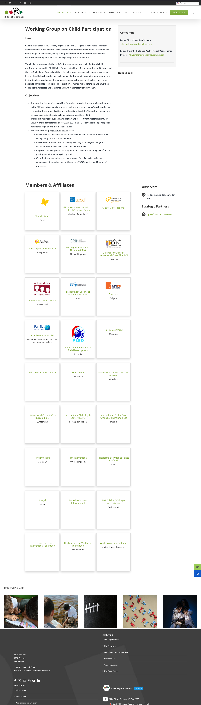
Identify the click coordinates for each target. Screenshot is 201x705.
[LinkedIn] (38, 680)
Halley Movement (114, 329)
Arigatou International (113, 207)
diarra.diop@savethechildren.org (136, 44)
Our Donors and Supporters (116, 652)
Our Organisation (111, 639)
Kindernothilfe (42, 457)
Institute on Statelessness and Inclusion (113, 374)
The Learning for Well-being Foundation (78, 544)
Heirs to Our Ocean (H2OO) (42, 372)
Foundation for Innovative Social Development (78, 349)
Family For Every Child (42, 335)
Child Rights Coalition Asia (42, 248)
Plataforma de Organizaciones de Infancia (113, 459)
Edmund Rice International (42, 300)
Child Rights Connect (118, 699)
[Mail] (24, 680)
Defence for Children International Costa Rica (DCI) (113, 254)
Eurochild (113, 294)
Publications (20, 696)
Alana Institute (42, 216)
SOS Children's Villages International (113, 502)
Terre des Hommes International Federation (42, 544)
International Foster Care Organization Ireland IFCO (113, 416)
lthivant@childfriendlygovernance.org (147, 54)
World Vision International (113, 542)
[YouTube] (33, 680)
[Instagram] (29, 680)
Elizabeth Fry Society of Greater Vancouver (78, 293)
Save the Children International (78, 502)
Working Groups (111, 665)
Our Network (110, 646)
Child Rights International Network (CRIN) (78, 249)
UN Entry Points (111, 671)
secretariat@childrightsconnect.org (35, 670)
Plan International (78, 457)
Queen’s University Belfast (159, 214)
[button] (192, 12)
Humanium (78, 372)
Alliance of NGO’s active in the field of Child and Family (78, 209)
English (182, 3)
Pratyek (42, 500)
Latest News (20, 690)
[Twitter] (19, 680)
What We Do (109, 658)
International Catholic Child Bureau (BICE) (42, 416)
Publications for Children (26, 703)
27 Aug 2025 (133, 699)
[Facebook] (15, 680)
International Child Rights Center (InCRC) (78, 416)
